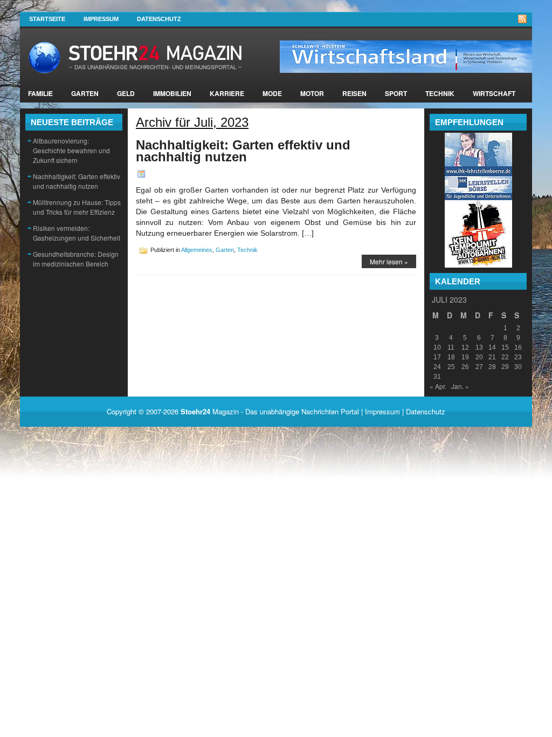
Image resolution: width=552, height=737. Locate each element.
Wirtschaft (494, 93)
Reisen (354, 93)
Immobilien (172, 93)
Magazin (210, 411)
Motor (312, 93)
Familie (40, 93)
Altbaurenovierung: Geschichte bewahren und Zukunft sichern (71, 150)
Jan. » (460, 386)
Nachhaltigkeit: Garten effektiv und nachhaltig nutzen (76, 181)
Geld (126, 93)
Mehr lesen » (389, 261)
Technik (439, 93)
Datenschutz (159, 19)
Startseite (47, 19)
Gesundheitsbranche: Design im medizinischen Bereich (76, 258)
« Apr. (438, 386)
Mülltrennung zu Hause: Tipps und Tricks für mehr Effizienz (77, 206)
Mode (272, 93)
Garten (85, 93)
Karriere (227, 93)
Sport (396, 93)
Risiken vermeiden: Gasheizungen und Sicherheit (76, 232)
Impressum (101, 19)
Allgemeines (196, 250)
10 (437, 347)
